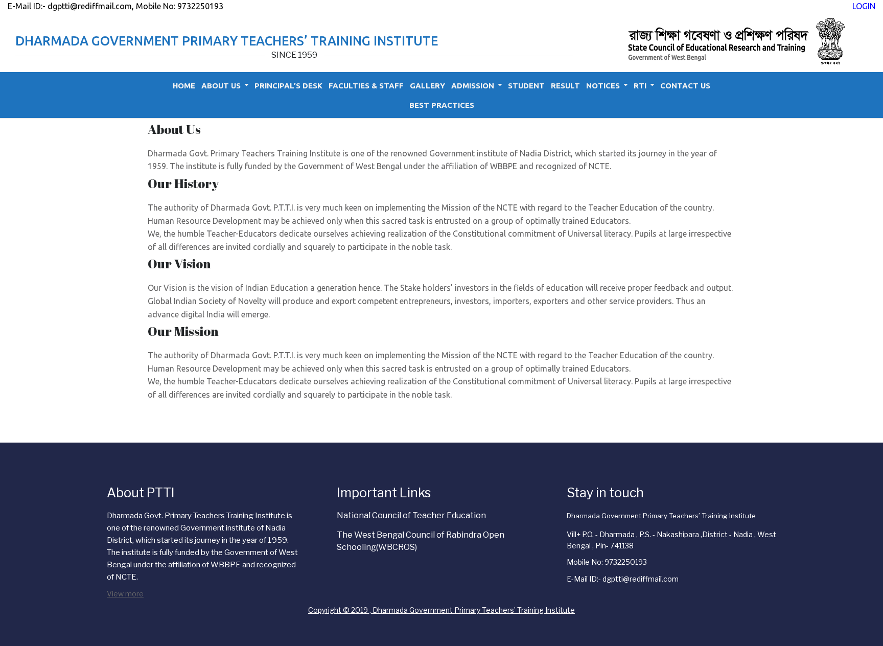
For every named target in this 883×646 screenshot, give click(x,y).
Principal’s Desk (288, 85)
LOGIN (863, 6)
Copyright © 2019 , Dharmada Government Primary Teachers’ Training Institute (441, 610)
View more (125, 593)
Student (526, 85)
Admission (472, 85)
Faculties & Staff (366, 85)
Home (184, 85)
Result (565, 85)
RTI (640, 85)
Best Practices (441, 105)
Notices (603, 85)
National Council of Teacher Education (411, 515)
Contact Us (685, 85)
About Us (221, 85)
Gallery (427, 85)
